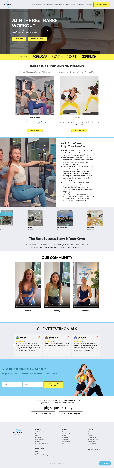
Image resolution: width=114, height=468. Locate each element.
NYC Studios (35, 117)
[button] (100, 345)
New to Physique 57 (37, 5)
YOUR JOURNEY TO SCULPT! (53, 384)
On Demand (80, 5)
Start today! (42, 122)
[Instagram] (92, 449)
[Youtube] (98, 449)
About (89, 5)
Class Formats (70, 5)
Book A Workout (102, 4)
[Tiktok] (95, 449)
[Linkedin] (101, 449)
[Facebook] (89, 449)
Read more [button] (48, 353)
